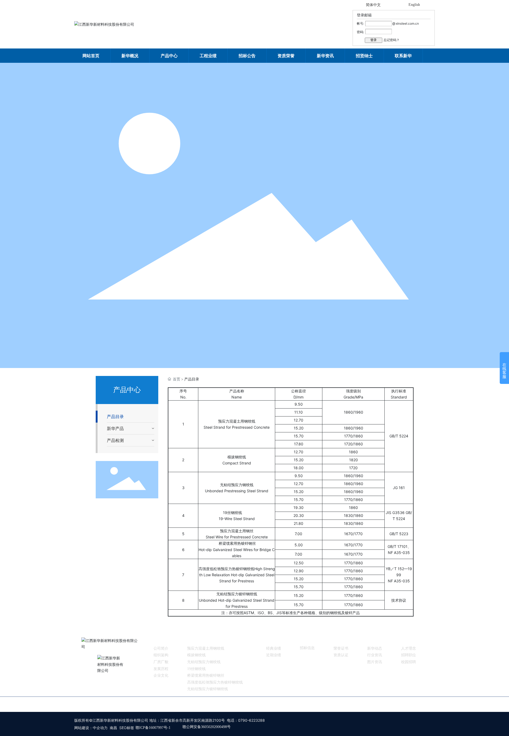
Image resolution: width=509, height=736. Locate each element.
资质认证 (341, 655)
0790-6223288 (251, 720)
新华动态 (374, 648)
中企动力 (100, 727)
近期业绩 (273, 655)
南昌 (113, 727)
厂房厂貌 (160, 662)
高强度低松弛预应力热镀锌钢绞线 (215, 682)
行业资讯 (374, 655)
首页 (166, 704)
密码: (360, 32)
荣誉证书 (341, 648)
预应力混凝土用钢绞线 (205, 648)
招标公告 (307, 640)
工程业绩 (273, 640)
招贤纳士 (408, 640)
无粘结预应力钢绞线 (204, 662)
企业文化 (160, 675)
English (414, 5)
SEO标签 (126, 727)
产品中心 (194, 640)
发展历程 (160, 669)
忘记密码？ (392, 40)
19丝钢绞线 (196, 669)
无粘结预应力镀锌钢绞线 (207, 689)
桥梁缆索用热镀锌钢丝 (205, 675)
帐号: (360, 23)
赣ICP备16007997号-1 (152, 728)
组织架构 (160, 655)
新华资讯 (374, 640)
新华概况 (160, 640)
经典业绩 (273, 648)
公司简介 (160, 648)
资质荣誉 (341, 640)
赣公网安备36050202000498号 (206, 727)
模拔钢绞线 (196, 655)
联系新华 (338, 704)
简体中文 (373, 5)
